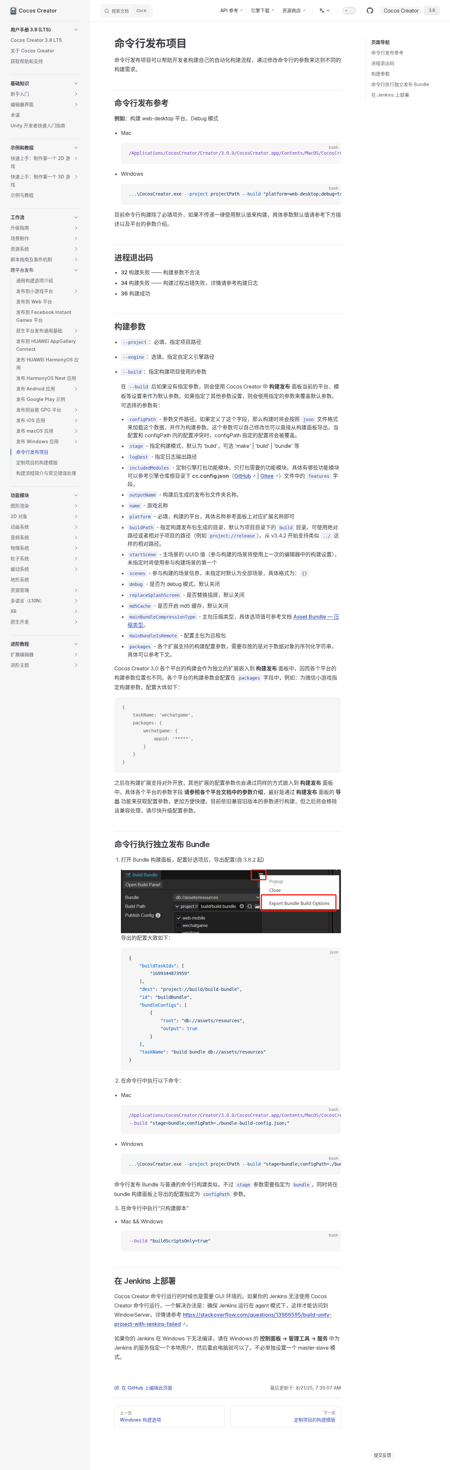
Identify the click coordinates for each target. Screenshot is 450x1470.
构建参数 (380, 74)
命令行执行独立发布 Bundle (400, 84)
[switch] (349, 10)
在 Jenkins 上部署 (390, 95)
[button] (45, 29)
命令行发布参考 (387, 52)
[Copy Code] (330, 153)
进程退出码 (382, 63)
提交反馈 (382, 1455)
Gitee (267, 476)
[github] (370, 10)
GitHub (242, 476)
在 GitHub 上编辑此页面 (147, 1388)
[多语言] (324, 10)
